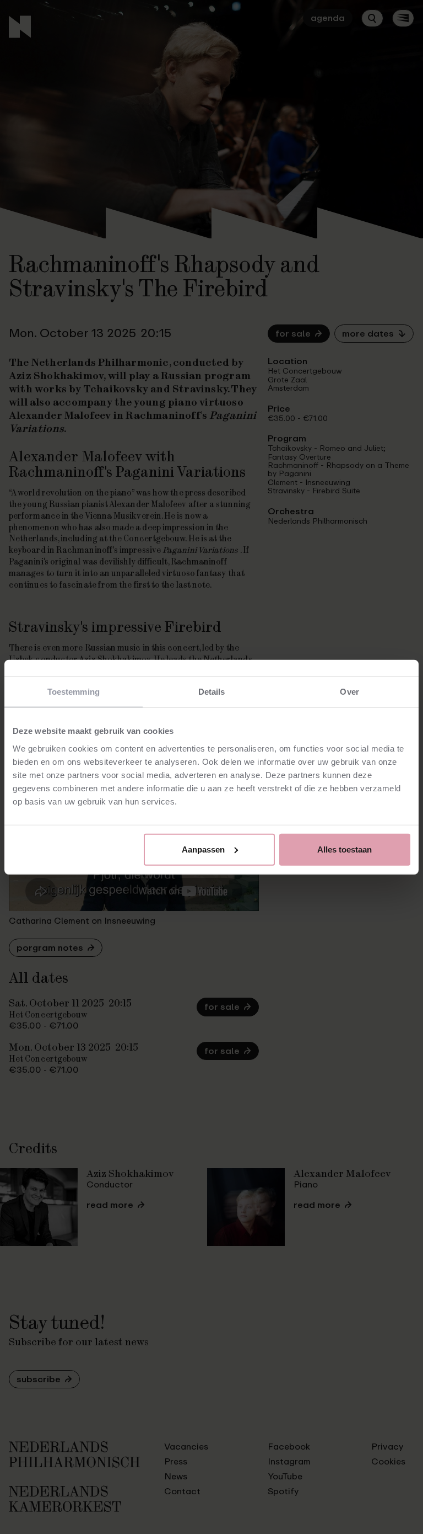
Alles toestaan (344, 849)
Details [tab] (211, 691)
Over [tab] (349, 691)
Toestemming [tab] (73, 691)
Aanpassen (203, 849)
